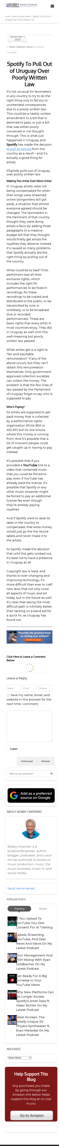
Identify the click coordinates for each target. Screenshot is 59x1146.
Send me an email (21, 888)
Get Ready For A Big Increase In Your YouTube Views (31, 980)
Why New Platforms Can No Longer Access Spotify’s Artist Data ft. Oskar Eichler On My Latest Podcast (35, 1001)
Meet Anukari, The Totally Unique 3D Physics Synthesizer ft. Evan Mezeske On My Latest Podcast (33, 1026)
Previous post (27, 761)
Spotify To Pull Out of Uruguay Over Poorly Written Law (29, 74)
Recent (43, 908)
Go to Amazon (32, 1115)
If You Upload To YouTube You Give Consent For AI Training (34, 923)
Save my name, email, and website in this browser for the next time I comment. (29, 699)
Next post (45, 761)
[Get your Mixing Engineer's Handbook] (29, 642)
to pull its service (19, 149)
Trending (19, 908)
